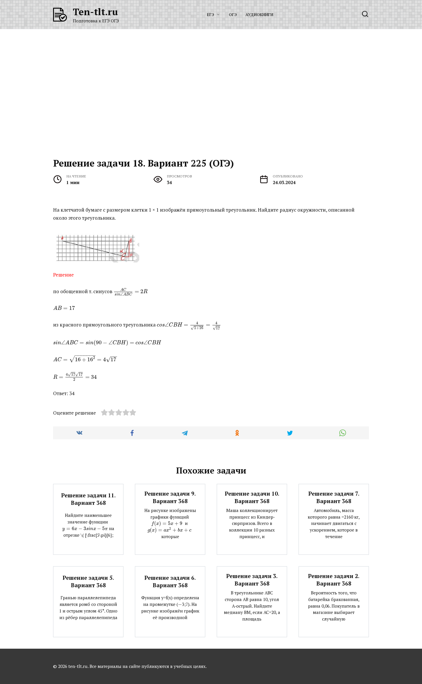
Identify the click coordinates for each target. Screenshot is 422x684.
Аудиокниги (259, 14)
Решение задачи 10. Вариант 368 (252, 497)
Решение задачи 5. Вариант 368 (88, 581)
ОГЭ (233, 14)
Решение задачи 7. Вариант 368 (333, 497)
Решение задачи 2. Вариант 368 (333, 580)
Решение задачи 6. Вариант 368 (170, 581)
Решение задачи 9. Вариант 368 (170, 497)
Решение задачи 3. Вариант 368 (252, 580)
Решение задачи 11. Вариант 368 (88, 499)
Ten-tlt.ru (95, 11)
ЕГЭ (210, 14)
